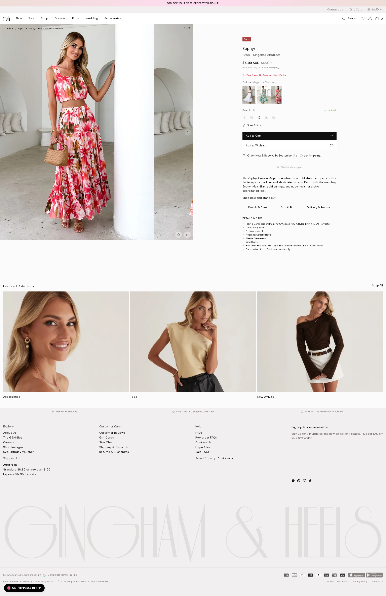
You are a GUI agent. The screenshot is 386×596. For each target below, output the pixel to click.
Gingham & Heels (77, 581)
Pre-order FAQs (206, 437)
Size (248, 110)
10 (251, 117)
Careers (8, 442)
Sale (31, 18)
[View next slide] (188, 132)
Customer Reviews (112, 432)
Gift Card (356, 9)
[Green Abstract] (264, 95)
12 (259, 117)
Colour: (259, 82)
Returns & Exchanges (114, 452)
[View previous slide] (5, 132)
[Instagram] (304, 480)
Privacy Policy (359, 581)
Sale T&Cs (202, 452)
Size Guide (254, 125)
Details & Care (257, 207)
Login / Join (203, 447)
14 (266, 117)
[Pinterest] (298, 480)
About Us (9, 432)
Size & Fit (287, 207)
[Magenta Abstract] (278, 95)
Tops (133, 396)
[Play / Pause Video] (187, 235)
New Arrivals (265, 396)
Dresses (60, 18)
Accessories (112, 18)
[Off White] (249, 95)
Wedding (92, 18)
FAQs (198, 432)
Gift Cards (106, 437)
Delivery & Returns (319, 207)
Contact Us (335, 9)
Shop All (377, 285)
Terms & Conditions (337, 581)
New (19, 18)
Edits (75, 18)
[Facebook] (293, 480)
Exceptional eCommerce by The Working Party (28, 581)
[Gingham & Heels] (193, 533)
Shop (44, 18)
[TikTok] (310, 480)
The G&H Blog (13, 437)
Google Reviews (57, 575)
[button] (289, 145)
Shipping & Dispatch (113, 447)
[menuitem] (19, 18)
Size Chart (106, 442)
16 (273, 117)
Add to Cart (253, 135)
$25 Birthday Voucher (18, 452)
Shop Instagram (14, 447)
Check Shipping (310, 155)
